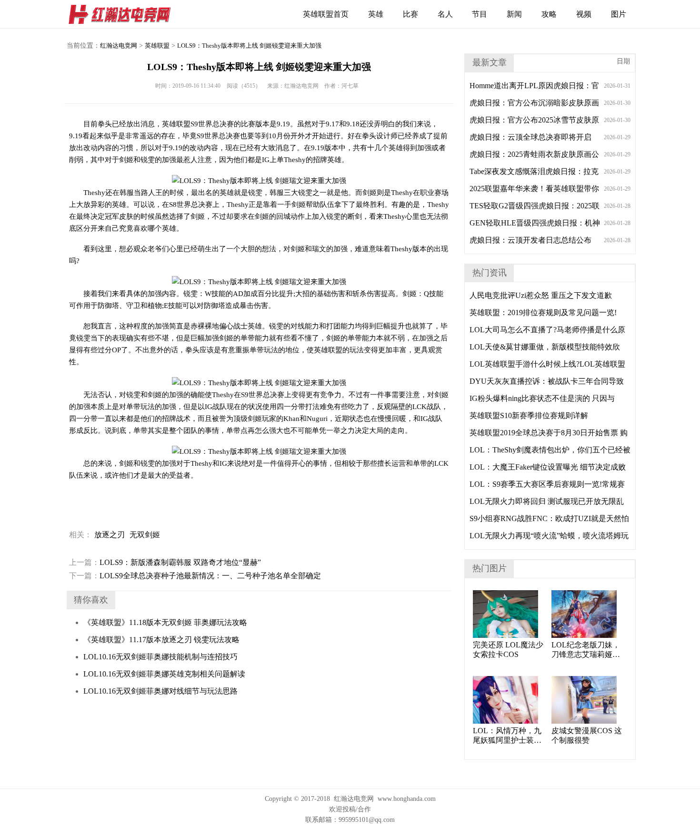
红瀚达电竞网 (123, 14)
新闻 (514, 14)
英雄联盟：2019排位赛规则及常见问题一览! (543, 312)
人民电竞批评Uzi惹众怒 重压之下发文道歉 (541, 295)
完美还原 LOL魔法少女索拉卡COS (508, 649)
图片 (618, 14)
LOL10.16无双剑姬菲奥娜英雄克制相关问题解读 (164, 674)
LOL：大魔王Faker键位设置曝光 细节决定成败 (548, 467)
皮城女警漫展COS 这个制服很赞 (586, 735)
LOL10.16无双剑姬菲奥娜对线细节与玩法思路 (160, 691)
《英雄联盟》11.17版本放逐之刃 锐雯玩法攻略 (161, 639)
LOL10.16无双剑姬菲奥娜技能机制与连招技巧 (160, 657)
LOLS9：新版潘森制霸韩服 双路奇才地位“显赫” (165, 562)
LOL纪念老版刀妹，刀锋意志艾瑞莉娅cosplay (585, 650)
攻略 (549, 14)
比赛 (410, 14)
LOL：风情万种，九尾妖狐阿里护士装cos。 (507, 736)
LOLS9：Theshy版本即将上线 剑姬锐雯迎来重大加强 (249, 45)
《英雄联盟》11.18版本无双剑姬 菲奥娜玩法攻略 (165, 622)
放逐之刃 (109, 535)
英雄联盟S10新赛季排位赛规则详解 (529, 415)
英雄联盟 (157, 45)
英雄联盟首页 (326, 14)
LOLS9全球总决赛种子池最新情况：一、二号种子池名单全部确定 (195, 576)
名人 (445, 14)
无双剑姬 (145, 535)
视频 (583, 14)
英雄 (375, 14)
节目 (479, 14)
